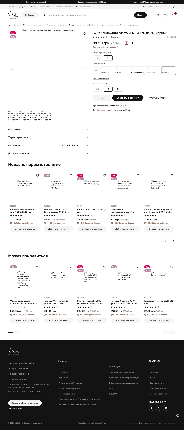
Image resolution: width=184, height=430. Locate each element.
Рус (173, 7)
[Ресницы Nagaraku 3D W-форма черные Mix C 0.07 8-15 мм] (92, 279)
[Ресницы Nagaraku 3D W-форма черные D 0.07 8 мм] (58, 188)
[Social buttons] (177, 415)
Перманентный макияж (70, 383)
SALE (61, 366)
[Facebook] (151, 408)
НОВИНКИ (64, 372)
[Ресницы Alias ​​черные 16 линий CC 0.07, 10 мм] (25, 188)
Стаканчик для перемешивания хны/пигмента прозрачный (122, 210)
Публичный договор (166, 423)
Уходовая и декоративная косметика (77, 404)
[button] (48, 129)
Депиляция (114, 366)
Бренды (21, 7)
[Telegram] (165, 408)
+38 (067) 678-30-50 (19, 368)
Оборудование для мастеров (123, 383)
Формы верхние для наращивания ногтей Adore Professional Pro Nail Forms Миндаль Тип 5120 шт (23, 302)
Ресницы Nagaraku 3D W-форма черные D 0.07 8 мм (57, 210)
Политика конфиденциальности (141, 423)
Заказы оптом (45, 7)
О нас (11, 7)
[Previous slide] (12, 69)
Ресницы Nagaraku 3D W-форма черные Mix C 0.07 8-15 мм (91, 302)
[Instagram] (158, 408)
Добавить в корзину (128, 97)
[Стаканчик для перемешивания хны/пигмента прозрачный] (125, 188)
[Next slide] (84, 69)
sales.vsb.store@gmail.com (22, 363)
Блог (33, 7)
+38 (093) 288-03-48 (19, 374)
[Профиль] (158, 15)
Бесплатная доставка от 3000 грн (92, 2)
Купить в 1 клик (156, 97)
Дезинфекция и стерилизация (124, 377)
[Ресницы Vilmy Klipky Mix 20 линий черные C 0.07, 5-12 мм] (159, 188)
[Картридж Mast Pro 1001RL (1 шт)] (92, 188)
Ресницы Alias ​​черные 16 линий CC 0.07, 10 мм (22, 210)
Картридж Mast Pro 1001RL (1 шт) (91, 210)
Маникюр (63, 377)
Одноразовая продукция (121, 372)
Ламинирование (67, 393)
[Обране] (165, 15)
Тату (111, 388)
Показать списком (101, 78)
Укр (168, 7)
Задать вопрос (15, 408)
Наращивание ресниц (70, 388)
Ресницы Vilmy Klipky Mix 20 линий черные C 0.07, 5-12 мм (158, 210)
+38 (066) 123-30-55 (18, 379)
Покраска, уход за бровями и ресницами (79, 399)
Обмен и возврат (82, 7)
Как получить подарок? (36, 2)
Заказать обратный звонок (24, 403)
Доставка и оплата (63, 7)
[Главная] (9, 24)
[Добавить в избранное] (84, 33)
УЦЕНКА (113, 393)
